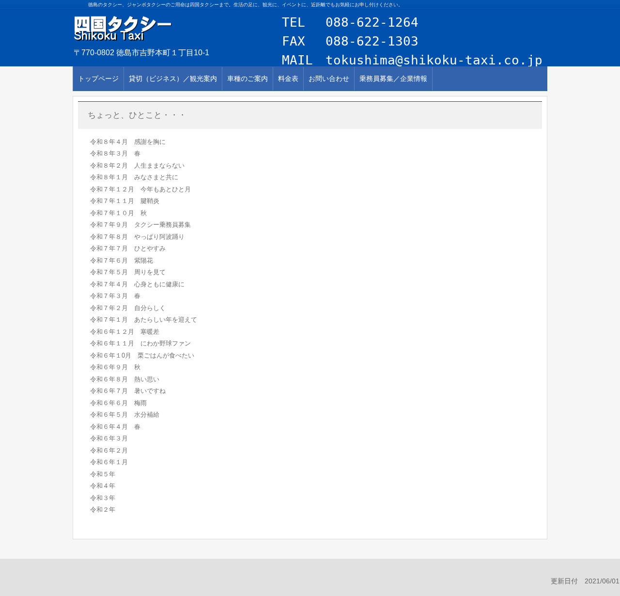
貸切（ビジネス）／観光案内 (173, 78)
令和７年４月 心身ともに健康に (137, 284)
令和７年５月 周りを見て (128, 272)
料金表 (288, 78)
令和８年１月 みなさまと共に (134, 177)
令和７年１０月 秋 (118, 213)
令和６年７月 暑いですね (128, 390)
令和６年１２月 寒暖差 (124, 331)
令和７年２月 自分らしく (128, 308)
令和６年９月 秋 (115, 367)
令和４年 (102, 485)
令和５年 (102, 474)
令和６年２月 (109, 450)
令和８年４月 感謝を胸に (128, 141)
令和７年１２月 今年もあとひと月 (140, 189)
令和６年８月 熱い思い (124, 379)
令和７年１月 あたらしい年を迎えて (143, 319)
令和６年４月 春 (115, 426)
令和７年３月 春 (115, 295)
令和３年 (102, 498)
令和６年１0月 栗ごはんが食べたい (142, 355)
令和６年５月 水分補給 (124, 414)
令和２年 (102, 509)
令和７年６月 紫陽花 (121, 260)
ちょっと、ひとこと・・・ (137, 115)
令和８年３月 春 (115, 153)
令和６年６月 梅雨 (118, 403)
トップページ (98, 78)
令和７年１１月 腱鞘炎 (124, 200)
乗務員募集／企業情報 (393, 78)
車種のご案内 (247, 78)
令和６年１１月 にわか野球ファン (140, 343)
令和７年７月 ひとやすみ (128, 248)
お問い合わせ (329, 78)
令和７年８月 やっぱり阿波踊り (137, 236)
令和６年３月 (109, 438)
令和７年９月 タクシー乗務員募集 (140, 224)
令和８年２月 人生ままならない (137, 165)
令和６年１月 (109, 462)
